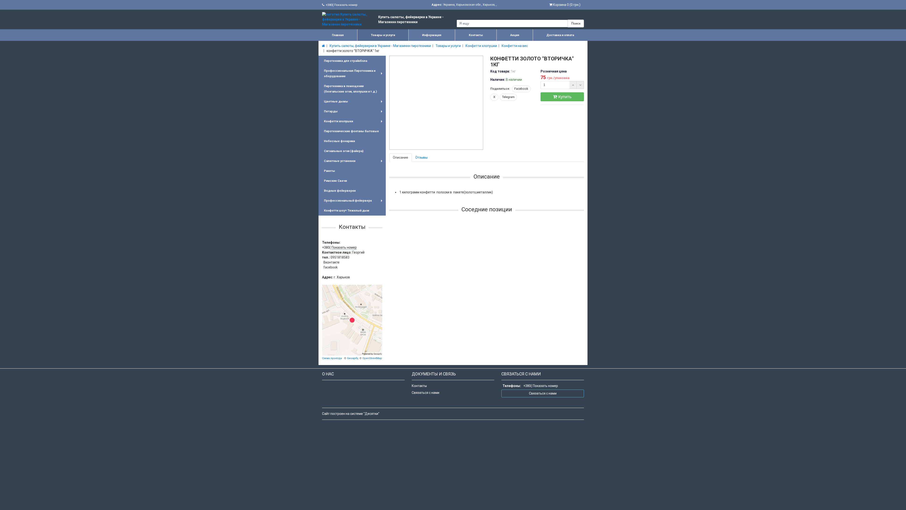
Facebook (521, 88)
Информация (431, 35)
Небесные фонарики (339, 141)
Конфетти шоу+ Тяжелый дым (346, 210)
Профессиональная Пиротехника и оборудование (354, 74)
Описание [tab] (400, 157)
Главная (338, 35)
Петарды (354, 113)
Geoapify (352, 358)
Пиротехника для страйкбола (345, 61)
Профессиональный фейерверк (354, 202)
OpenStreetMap (372, 358)
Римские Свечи (335, 181)
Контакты (476, 35)
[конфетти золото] (436, 103)
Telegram (508, 97)
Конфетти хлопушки (354, 122)
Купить (564, 96)
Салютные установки (354, 162)
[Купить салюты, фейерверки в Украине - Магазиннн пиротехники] (352, 320)
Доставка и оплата (560, 35)
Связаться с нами (425, 393)
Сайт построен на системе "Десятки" (350, 414)
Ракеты (329, 171)
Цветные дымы (354, 103)
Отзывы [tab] (421, 157)
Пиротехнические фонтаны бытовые (351, 131)
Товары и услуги (383, 35)
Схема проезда (332, 358)
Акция (514, 35)
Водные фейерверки (340, 190)
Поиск (575, 23)
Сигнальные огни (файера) (343, 151)
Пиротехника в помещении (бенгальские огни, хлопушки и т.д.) (350, 88)
